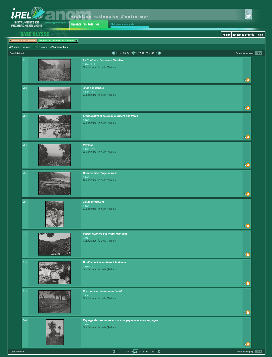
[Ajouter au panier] (246, 80)
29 (147, 53)
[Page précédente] (116, 53)
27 (139, 53)
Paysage (88, 144)
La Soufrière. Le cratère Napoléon (103, 60)
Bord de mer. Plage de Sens (100, 173)
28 (143, 53)
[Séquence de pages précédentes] (113, 53)
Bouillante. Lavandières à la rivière (104, 262)
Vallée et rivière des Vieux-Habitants (105, 233)
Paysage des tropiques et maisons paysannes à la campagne (120, 320)
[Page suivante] (156, 53)
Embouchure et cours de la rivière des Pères (110, 115)
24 (128, 53)
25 (131, 53)
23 (124, 53)
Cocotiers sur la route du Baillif (102, 291)
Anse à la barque (93, 87)
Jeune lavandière (93, 201)
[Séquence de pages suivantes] (160, 53)
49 (153, 53)
